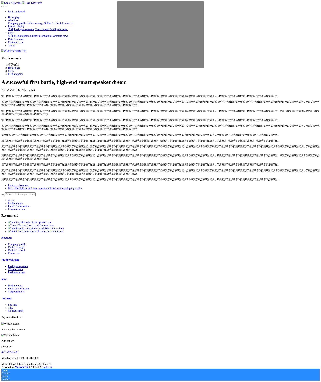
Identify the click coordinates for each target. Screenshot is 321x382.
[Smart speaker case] (19, 222)
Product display (10, 259)
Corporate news (16, 209)
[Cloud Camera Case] (20, 225)
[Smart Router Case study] (23, 228)
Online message (16, 247)
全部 (10, 29)
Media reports (15, 73)
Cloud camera (15, 269)
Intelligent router (16, 272)
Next (45, 188)
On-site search (15, 310)
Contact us (13, 253)
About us (6, 237)
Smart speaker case (41, 222)
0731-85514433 (9, 352)
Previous (18, 185)
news (11, 70)
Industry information (19, 206)
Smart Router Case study (51, 228)
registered (20, 11)
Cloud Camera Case (43, 225)
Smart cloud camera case (50, 231)
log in (11, 11)
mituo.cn (48, 367)
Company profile (17, 244)
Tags (10, 307)
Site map (12, 304)
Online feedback (16, 250)
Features (6, 298)
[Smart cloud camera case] (22, 231)
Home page (14, 17)
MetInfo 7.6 (21, 367)
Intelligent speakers (18, 266)
